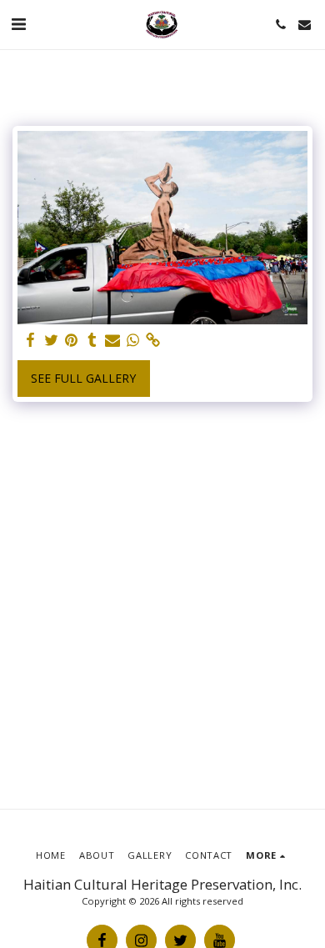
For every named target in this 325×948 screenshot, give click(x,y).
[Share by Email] (112, 340)
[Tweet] (51, 340)
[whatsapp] (133, 340)
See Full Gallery (83, 378)
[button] (18, 24)
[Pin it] (71, 340)
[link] (153, 340)
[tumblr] (92, 340)
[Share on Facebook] (30, 340)
